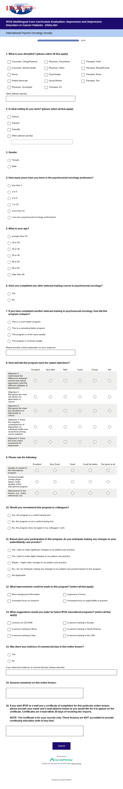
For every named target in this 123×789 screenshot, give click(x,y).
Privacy (55, 780)
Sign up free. (76, 763)
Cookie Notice (65, 780)
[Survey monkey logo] (61, 760)
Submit (61, 746)
